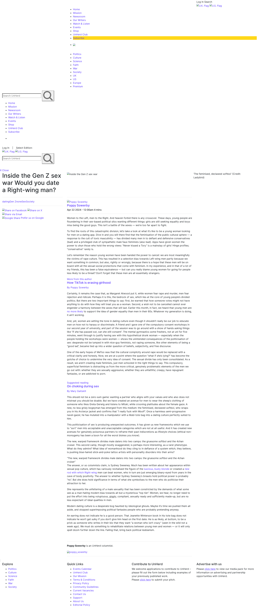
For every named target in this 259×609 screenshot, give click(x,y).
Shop (76, 30)
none (19, 201)
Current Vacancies (83, 590)
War (75, 68)
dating (5, 201)
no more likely (75, 311)
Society (77, 72)
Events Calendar (82, 568)
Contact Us (79, 594)
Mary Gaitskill (76, 391)
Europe (77, 82)
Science (77, 61)
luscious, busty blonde (156, 468)
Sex (24, 201)
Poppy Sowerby (78, 205)
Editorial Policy (81, 604)
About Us (78, 601)
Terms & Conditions (84, 579)
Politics (77, 54)
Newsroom (79, 16)
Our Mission (79, 576)
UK (74, 75)
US (74, 79)
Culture (77, 57)
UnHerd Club (80, 34)
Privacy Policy (81, 583)
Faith (76, 64)
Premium (78, 86)
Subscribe (78, 38)
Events (77, 27)
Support (77, 597)
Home (76, 9)
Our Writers (79, 20)
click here (145, 579)
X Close (4, 170)
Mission (77, 12)
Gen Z (12, 201)
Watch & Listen (81, 23)
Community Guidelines (85, 586)
